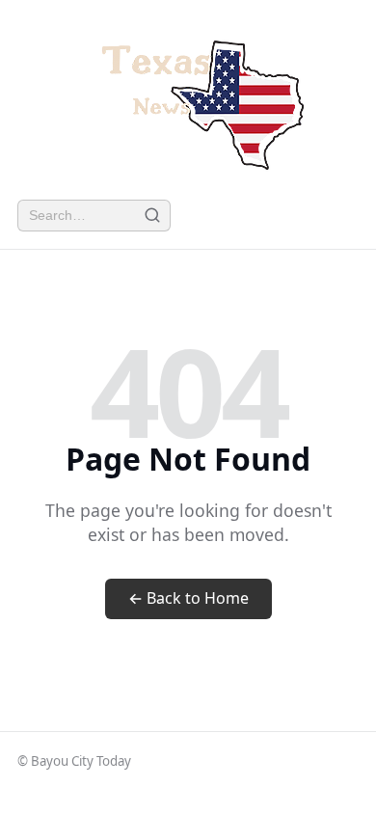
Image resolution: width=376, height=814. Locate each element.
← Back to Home (188, 598)
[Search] (152, 216)
